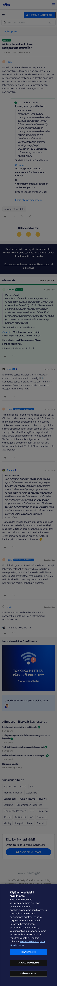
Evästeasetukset (28, 973)
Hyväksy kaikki (28, 952)
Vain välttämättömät (28, 962)
